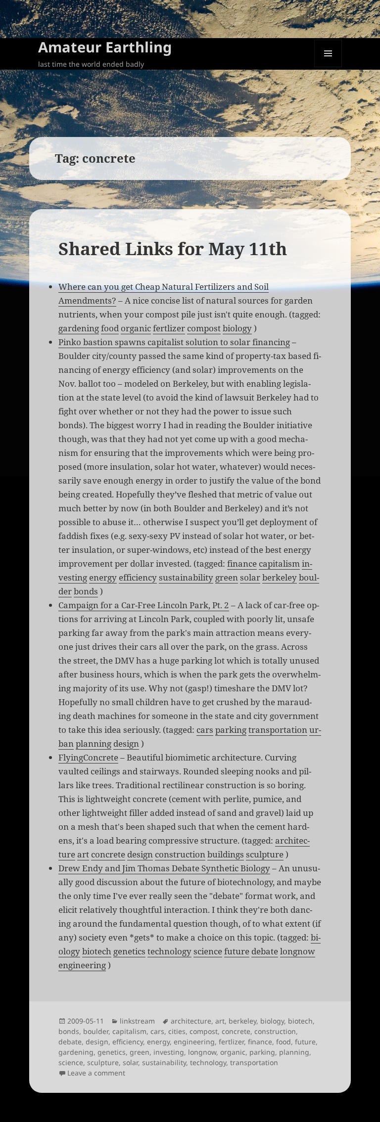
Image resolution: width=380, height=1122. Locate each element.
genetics (129, 951)
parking (230, 729)
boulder (95, 1031)
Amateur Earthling (105, 46)
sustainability (186, 577)
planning (93, 743)
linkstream (137, 1021)
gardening (78, 328)
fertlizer (169, 328)
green (226, 577)
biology (237, 328)
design (126, 743)
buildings (225, 854)
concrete (108, 854)
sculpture (265, 854)
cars (204, 729)
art (83, 854)
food (110, 328)
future (236, 951)
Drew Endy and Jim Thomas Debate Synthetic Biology (164, 868)
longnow (297, 951)
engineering (82, 965)
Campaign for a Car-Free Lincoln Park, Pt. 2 (143, 605)
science (207, 951)
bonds (86, 591)
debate (264, 951)
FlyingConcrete (88, 757)
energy (103, 577)
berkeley (279, 577)
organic (136, 328)
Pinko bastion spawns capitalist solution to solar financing (174, 342)
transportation (277, 729)
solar (250, 577)
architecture (191, 1021)
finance (242, 563)
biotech (96, 951)
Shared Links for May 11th (172, 248)
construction (180, 854)
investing (168, 1052)
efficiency (138, 577)
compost (204, 328)
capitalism (279, 563)
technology (169, 951)
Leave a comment (96, 1072)
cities (177, 1031)
